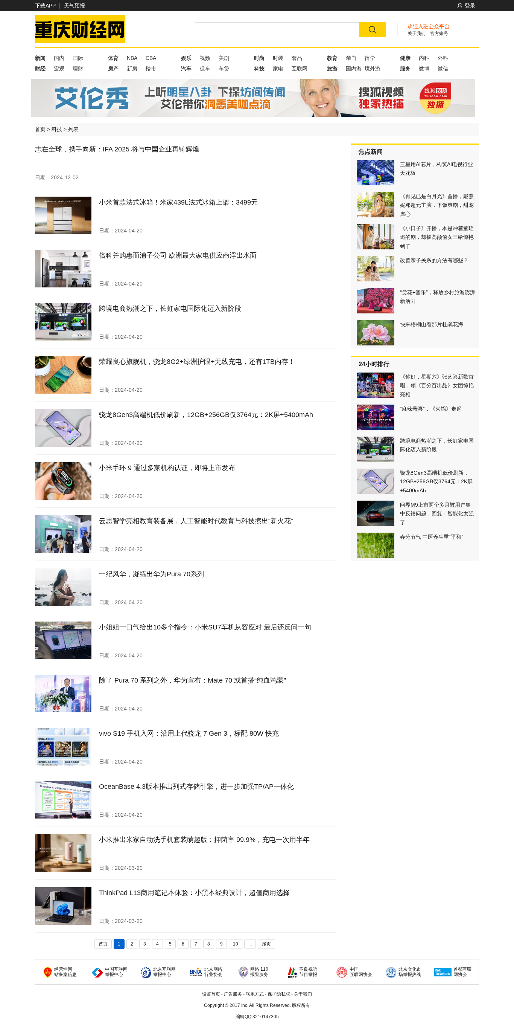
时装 (278, 58)
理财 (78, 69)
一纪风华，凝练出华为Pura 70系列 (151, 574)
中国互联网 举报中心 (116, 972)
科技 (57, 129)
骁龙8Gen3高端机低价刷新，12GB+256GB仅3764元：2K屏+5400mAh (206, 415)
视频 (205, 58)
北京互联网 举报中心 (164, 972)
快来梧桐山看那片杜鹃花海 (431, 324)
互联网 (299, 69)
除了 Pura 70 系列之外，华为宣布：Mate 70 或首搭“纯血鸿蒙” (192, 680)
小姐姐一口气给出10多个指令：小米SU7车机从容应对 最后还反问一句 (205, 627)
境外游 (372, 69)
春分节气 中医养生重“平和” (431, 537)
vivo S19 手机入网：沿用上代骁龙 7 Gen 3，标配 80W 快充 (189, 733)
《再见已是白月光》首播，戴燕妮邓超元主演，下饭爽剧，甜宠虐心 (437, 205)
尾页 (266, 944)
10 (235, 944)
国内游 (354, 69)
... (250, 944)
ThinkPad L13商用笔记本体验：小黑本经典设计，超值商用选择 (194, 893)
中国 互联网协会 (361, 972)
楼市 (151, 69)
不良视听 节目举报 (308, 972)
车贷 (224, 69)
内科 (424, 58)
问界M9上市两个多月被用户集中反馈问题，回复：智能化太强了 (437, 513)
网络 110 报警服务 (259, 972)
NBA (132, 58)
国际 (78, 58)
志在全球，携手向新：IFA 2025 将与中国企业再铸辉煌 (117, 149)
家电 (278, 69)
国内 (59, 58)
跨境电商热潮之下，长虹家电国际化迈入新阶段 (170, 308)
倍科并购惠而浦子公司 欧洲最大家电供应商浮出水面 (178, 255)
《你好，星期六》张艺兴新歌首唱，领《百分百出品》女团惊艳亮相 (437, 385)
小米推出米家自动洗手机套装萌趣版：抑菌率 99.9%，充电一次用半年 (204, 839)
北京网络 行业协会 (213, 972)
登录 (470, 6)
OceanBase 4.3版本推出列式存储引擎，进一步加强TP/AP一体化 (196, 786)
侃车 (205, 69)
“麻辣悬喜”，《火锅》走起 (431, 409)
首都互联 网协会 (462, 972)
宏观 (59, 69)
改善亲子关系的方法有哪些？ (434, 260)
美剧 (224, 58)
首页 (40, 129)
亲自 (351, 58)
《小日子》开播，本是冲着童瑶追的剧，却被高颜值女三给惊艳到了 (437, 237)
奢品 (297, 58)
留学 (370, 58)
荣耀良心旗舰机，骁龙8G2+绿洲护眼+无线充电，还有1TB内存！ (197, 361)
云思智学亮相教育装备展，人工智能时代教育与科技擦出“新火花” (196, 521)
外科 (443, 58)
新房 (132, 69)
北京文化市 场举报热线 (409, 972)
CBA (151, 58)
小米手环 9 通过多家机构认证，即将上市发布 (167, 468)
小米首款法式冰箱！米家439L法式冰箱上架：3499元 (178, 202)
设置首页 (211, 994)
